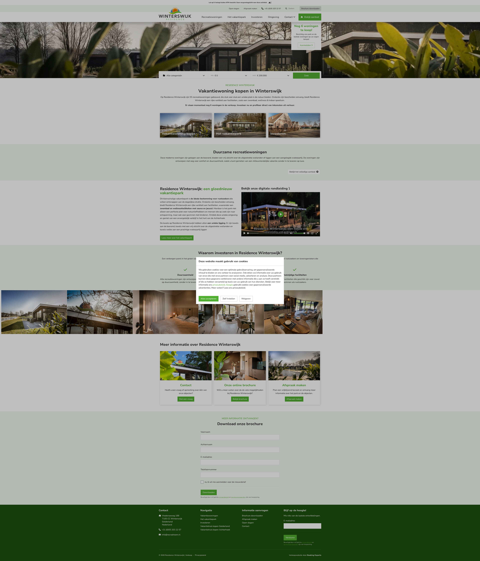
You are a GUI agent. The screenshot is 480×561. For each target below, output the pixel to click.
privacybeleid (219, 284)
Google (229, 284)
